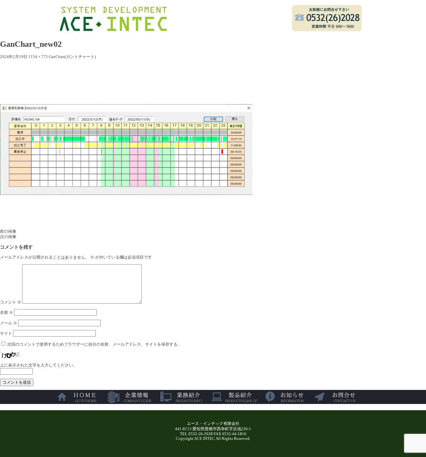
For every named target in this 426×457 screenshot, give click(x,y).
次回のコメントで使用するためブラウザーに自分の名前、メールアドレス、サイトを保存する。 (94, 344)
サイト (6, 333)
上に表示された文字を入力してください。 (38, 365)
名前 (6, 312)
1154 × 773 (38, 57)
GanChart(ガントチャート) (72, 57)
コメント (10, 302)
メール (8, 323)
